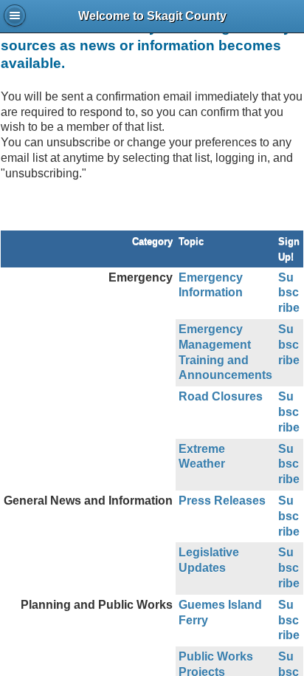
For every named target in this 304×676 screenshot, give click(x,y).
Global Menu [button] (15, 15)
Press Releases (222, 500)
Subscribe (289, 293)
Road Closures (221, 396)
